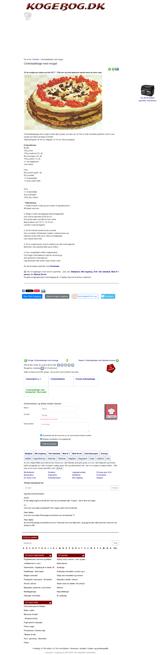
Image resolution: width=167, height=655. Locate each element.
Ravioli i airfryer (30, 583)
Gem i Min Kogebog (32, 296)
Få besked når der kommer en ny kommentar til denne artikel (67, 435)
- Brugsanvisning (30, 618)
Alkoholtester (29, 472)
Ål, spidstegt (62, 595)
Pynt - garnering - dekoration (35, 638)
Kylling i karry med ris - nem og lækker (72, 559)
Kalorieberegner (54, 477)
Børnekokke (28, 475)
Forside (35, 59)
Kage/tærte (52, 475)
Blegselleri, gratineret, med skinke (37, 587)
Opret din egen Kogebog (57, 296)
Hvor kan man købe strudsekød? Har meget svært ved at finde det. (50, 508)
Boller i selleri (29, 610)
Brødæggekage (30, 591)
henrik (26, 497)
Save (37, 291)
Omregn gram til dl (103, 472)
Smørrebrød (101, 475)
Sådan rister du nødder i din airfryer (71, 583)
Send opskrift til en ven (87, 296)
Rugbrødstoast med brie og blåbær (37, 559)
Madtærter (76, 475)
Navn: (26, 407)
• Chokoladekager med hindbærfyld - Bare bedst (35, 391)
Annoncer (74, 648)
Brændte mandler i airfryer (67, 579)
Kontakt (83, 648)
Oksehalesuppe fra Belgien (34, 606)
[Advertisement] (71, 38)
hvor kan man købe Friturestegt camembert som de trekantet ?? (49, 515)
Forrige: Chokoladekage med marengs (42, 360)
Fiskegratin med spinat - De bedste (38, 579)
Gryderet (51, 472)
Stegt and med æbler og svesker (70, 575)
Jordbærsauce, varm (32, 563)
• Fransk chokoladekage (85, 379)
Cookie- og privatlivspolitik (98, 648)
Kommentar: (29, 423)
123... (115, 548)
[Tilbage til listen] (67, 360)
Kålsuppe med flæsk (32, 595)
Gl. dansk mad (30, 477)
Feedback (109, 296)
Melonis (60, 587)
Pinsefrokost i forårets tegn (34, 630)
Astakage (60, 567)
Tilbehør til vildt (30, 634)
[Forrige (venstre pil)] (109, 69)
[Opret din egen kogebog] (111, 412)
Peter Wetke (28, 512)
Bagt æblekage (63, 591)
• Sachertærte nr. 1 (33, 379)
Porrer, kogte (29, 626)
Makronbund (62, 563)
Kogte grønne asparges (33, 622)
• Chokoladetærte (57, 379)
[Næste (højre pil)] (113, 69)
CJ (25, 505)
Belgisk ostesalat (30, 575)
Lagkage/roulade (78, 472)
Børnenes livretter (31, 614)
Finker (26, 642)
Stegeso (99, 477)
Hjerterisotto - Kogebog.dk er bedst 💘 (39, 567)
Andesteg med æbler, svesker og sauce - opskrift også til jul (72, 571)
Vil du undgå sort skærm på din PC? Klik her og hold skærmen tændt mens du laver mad (62, 72)
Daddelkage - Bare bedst (34, 571)
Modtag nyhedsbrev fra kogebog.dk (57, 439)
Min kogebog (77, 477)
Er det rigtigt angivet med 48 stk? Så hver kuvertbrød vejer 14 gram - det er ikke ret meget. (60, 500)
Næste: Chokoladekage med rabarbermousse (97, 360)
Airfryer (59, 468)
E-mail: (27, 414)
